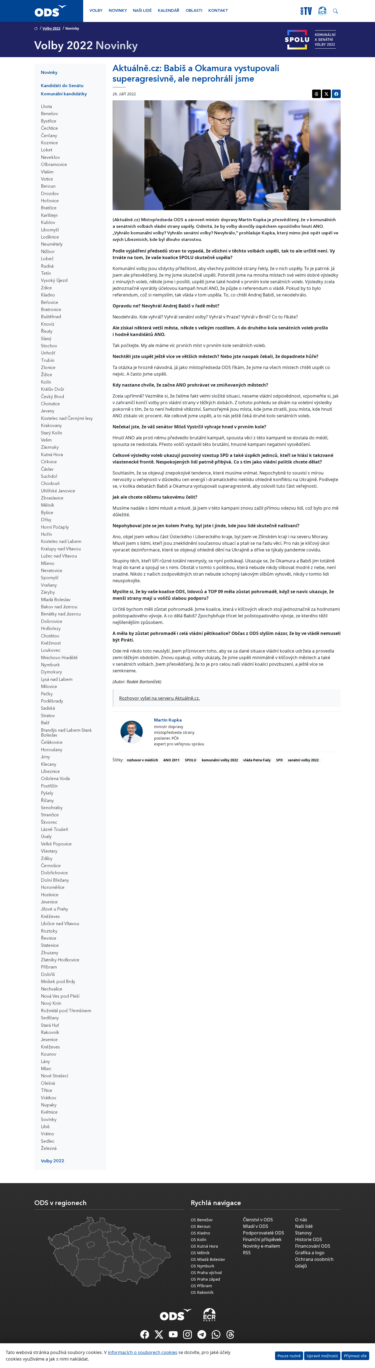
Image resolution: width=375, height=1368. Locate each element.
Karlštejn (49, 215)
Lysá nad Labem (56, 680)
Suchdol (49, 477)
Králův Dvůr (52, 389)
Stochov (49, 346)
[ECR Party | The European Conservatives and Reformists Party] (322, 11)
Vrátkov (48, 1098)
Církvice (49, 462)
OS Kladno (200, 1233)
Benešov (49, 114)
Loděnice (50, 237)
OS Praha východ (206, 1272)
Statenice (50, 946)
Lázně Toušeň (54, 830)
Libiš (45, 1127)
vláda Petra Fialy (257, 760)
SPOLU (190, 760)
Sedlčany (50, 1018)
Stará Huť (50, 1025)
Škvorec (49, 822)
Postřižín (49, 786)
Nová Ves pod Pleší (60, 996)
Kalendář (168, 11)
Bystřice (48, 121)
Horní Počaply (55, 527)
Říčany (47, 801)
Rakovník (50, 1033)
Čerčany (49, 136)
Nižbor (48, 252)
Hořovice (50, 201)
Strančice (50, 815)
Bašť (45, 723)
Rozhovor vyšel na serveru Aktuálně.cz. (159, 698)
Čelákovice (52, 742)
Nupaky (49, 1105)
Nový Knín (51, 1003)
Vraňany (49, 585)
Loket (46, 150)
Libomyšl (50, 230)
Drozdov (50, 194)
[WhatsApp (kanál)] (217, 1336)
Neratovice (51, 571)
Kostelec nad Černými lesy (67, 419)
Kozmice (49, 143)
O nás (301, 1220)
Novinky (118, 11)
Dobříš (48, 975)
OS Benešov (201, 1219)
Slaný (46, 339)
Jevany (47, 411)
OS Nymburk (202, 1266)
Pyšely (47, 793)
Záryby (48, 592)
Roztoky (49, 931)
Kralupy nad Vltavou (61, 549)
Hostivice (49, 895)
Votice (47, 179)
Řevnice (48, 938)
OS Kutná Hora (204, 1246)
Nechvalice (51, 989)
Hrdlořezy (51, 629)
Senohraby (52, 808)
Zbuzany (49, 953)
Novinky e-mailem (261, 1246)
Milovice (49, 687)
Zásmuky (50, 447)
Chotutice (50, 404)
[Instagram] (188, 1336)
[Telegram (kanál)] (202, 1336)
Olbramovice (54, 165)
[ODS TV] (174, 1336)
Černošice (51, 866)
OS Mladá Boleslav (208, 1259)
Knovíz (47, 324)
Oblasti (194, 11)
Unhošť (48, 353)
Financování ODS (312, 1246)
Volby (95, 11)
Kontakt (218, 11)
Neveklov (50, 158)
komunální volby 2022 (220, 760)
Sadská (48, 708)
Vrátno (47, 1134)
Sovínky (49, 1120)
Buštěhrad (51, 317)
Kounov (48, 1054)
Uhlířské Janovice (58, 491)
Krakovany (51, 426)
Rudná (47, 266)
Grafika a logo (309, 1253)
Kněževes (50, 917)
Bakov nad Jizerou (59, 607)
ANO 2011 (171, 760)
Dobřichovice (54, 873)
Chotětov (50, 636)
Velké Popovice (56, 844)
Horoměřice (53, 888)
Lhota (46, 107)
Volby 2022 (51, 28)
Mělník (47, 505)
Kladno (48, 295)
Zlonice (48, 368)
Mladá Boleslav (56, 600)
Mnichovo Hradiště (59, 658)
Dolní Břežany (55, 880)
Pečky (47, 694)
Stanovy (303, 1233)
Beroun (48, 186)
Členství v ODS (258, 1220)
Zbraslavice (52, 498)
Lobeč (47, 259)
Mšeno (47, 564)
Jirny (45, 757)
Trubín (47, 361)
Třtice (46, 1091)
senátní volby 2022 (303, 760)
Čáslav (47, 469)
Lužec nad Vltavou (59, 556)
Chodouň (50, 484)
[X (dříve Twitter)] (159, 1336)
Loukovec (50, 650)
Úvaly (46, 837)
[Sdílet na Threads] (316, 94)
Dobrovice (51, 622)
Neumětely (52, 244)
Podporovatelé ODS (263, 1233)
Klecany (48, 764)
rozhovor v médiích (142, 760)
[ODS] (175, 1313)
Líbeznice (50, 772)
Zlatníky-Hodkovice (60, 960)
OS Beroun (201, 1226)
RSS (247, 1253)
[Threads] (230, 1336)
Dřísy (46, 520)
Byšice (47, 513)
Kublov (48, 223)
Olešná (48, 1083)
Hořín (46, 534)
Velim (46, 440)
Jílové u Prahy (54, 909)
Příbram (49, 967)
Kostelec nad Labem (61, 542)
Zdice (46, 288)
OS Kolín (198, 1239)
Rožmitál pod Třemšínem (66, 1011)
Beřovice (49, 303)
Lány (45, 1062)
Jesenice (49, 902)
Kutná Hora (52, 455)
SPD (279, 760)
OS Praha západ (205, 1279)
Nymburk (50, 665)
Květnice (49, 1112)
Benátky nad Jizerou (61, 614)
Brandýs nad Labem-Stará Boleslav (66, 733)
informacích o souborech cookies (142, 1352)
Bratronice (51, 310)
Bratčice (49, 208)
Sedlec (47, 1141)
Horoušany (51, 750)
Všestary (49, 851)
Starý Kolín (51, 433)
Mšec (46, 1069)
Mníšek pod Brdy (58, 982)
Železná (49, 1149)
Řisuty (46, 331)
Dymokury (51, 672)
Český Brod (52, 397)
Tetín (46, 273)
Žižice (46, 375)
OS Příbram (201, 1285)
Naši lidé (142, 11)
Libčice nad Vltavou (60, 924)
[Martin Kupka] (131, 731)
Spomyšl (49, 578)
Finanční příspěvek (262, 1239)
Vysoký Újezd (54, 281)
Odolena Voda (55, 779)
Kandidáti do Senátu (62, 86)
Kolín (46, 382)
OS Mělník (200, 1252)
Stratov (48, 716)
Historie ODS (308, 1239)
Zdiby (46, 859)
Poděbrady (52, 701)
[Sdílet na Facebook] (336, 94)
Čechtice (49, 128)
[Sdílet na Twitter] (326, 94)
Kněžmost (51, 643)
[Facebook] (145, 1336)
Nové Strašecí (54, 1076)
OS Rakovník (202, 1292)
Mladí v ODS (255, 1226)
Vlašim (47, 172)
